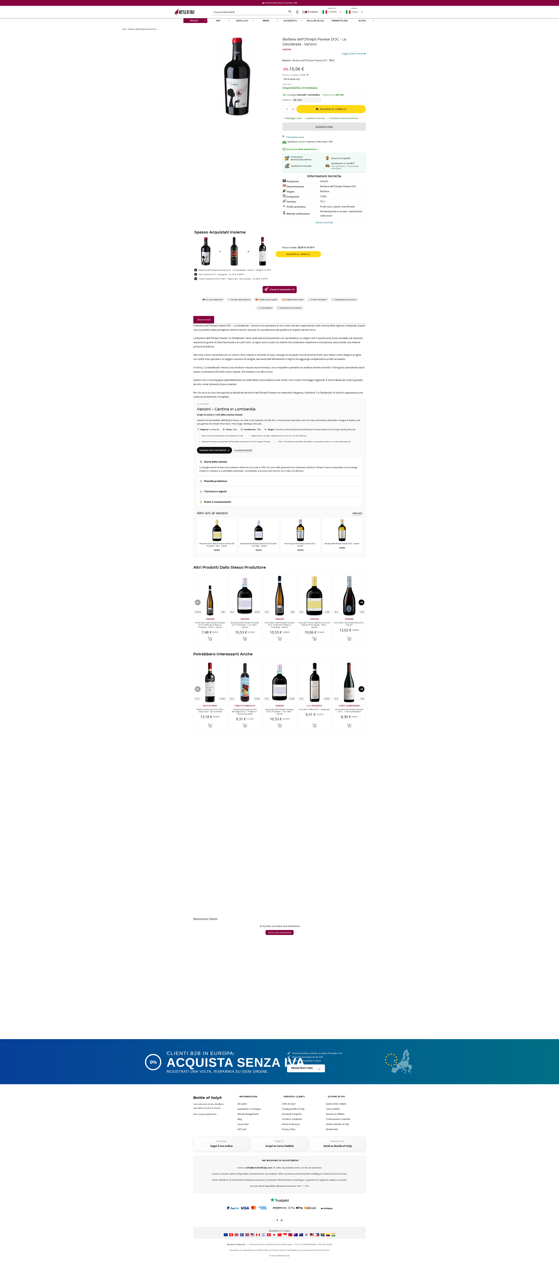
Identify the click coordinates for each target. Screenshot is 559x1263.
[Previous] (198, 602)
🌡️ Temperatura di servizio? (344, 299)
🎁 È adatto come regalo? (266, 299)
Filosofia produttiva (215, 481)
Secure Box (243, 1124)
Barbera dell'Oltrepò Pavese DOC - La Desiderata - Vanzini (226, 270)
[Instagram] (281, 1220)
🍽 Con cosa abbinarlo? (213, 299)
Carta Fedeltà (332, 1108)
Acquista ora (324, 127)
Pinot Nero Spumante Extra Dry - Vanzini (349, 623)
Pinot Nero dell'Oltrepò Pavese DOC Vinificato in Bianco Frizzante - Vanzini (279, 624)
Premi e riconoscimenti (217, 501)
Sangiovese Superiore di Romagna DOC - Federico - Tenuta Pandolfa (245, 711)
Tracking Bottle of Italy (293, 1108)
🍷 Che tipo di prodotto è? (239, 299)
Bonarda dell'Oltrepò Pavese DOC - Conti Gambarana (349, 710)
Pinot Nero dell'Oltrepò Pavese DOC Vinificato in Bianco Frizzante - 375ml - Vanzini (210, 624)
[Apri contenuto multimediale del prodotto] (237, 76)
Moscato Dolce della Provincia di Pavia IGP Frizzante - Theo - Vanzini (314, 624)
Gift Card (241, 1129)
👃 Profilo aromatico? (317, 299)
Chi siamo (242, 1103)
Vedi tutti (357, 513)
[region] (237, 76)
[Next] (361, 602)
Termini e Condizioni (292, 1119)
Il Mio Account (289, 1103)
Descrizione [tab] (203, 319)
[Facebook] (277, 1220)
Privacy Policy (288, 1129)
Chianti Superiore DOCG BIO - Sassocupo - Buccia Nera (224, 279)
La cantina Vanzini (243, 450)
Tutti (124, 29)
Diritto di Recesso (291, 1124)
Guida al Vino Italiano (336, 1103)
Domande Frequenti (292, 1113)
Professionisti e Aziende (338, 1119)
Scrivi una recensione (279, 932)
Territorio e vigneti (215, 491)
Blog (239, 1119)
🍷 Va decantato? (265, 308)
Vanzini (286, 49)
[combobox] (249, 12)
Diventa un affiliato (335, 1113)
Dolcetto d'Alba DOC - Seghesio (314, 709)
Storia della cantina (215, 461)
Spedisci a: (287, 100)
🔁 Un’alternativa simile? (293, 299)
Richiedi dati (332, 1129)
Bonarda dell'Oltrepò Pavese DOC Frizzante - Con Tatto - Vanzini (245, 624)
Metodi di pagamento (248, 1113)
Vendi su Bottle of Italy (337, 1124)
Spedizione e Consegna (249, 1108)
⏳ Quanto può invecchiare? (289, 308)
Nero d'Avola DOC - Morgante (212, 274)
